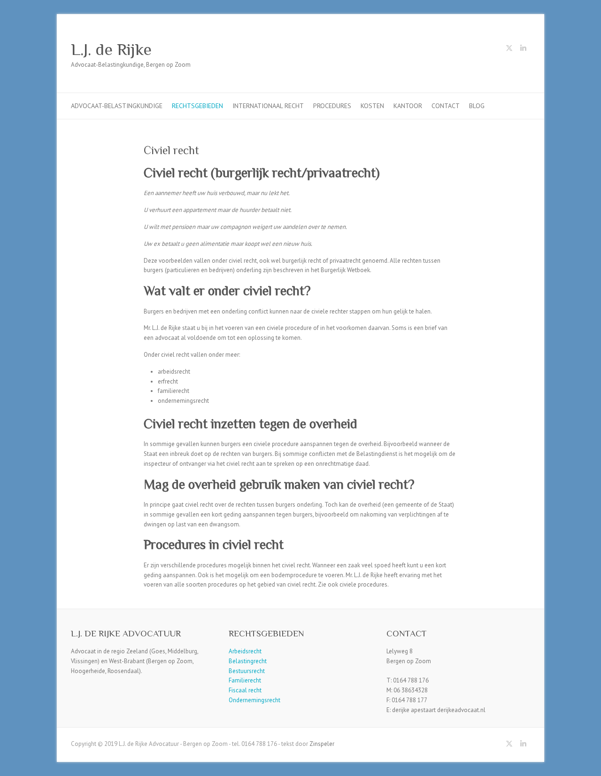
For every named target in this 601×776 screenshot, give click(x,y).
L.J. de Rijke (111, 49)
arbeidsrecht (174, 372)
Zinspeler (321, 744)
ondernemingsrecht (183, 401)
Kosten (372, 106)
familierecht (173, 391)
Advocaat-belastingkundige (116, 106)
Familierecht (245, 680)
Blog (477, 106)
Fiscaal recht (245, 690)
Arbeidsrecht (245, 651)
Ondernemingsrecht (254, 700)
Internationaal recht (268, 106)
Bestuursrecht (247, 671)
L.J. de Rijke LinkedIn (523, 50)
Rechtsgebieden (197, 106)
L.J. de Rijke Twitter (509, 50)
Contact (445, 106)
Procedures (332, 106)
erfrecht (168, 381)
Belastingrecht (248, 661)
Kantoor (407, 106)
